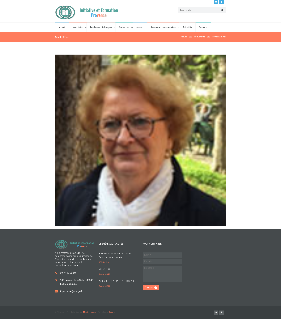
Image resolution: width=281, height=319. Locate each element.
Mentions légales (89, 312)
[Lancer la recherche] (221, 10)
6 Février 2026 (104, 262)
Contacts (203, 27)
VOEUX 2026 (104, 269)
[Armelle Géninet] (140, 140)
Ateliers (139, 27)
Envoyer (149, 287)
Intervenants (199, 37)
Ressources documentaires (163, 27)
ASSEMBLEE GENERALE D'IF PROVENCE (117, 281)
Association (77, 27)
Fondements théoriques (101, 27)
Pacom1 (112, 312)
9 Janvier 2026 (104, 274)
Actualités (187, 27)
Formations (124, 27)
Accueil (62, 27)
